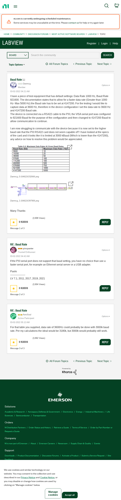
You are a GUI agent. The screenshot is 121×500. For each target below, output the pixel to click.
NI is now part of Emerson (16, 443)
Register (91, 43)
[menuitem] (106, 6)
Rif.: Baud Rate (18, 244)
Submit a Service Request (93, 455)
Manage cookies (53, 493)
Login (104, 43)
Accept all (70, 495)
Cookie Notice (47, 477)
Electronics (68, 411)
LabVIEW (92, 33)
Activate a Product (70, 455)
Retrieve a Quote (61, 427)
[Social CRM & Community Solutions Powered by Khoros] (69, 371)
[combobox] (64, 55)
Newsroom (63, 443)
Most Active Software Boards (68, 33)
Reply (105, 222)
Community (19, 33)
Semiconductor (23, 415)
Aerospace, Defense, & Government (44, 411)
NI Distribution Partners (15, 427)
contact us (73, 22)
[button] (41, 159)
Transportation (39, 415)
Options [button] (105, 85)
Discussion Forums (38, 33)
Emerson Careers (47, 443)
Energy (79, 411)
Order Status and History (40, 427)
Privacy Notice (28, 477)
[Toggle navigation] (19, 6)
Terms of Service (79, 427)
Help (115, 43)
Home (7, 33)
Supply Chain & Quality (81, 443)
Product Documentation (28, 455)
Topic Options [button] (16, 64)
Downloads (9, 455)
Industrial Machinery (95, 411)
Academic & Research (15, 411)
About (33, 443)
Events (97, 443)
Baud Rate (16, 79)
